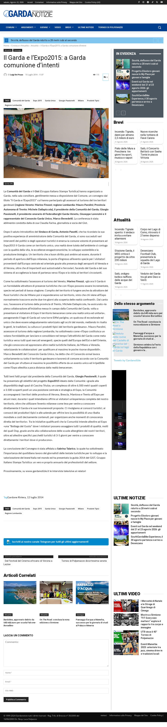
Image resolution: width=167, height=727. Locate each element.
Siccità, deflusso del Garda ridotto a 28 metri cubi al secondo (44, 40)
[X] (157, 2)
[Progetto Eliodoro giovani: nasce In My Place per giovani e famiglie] (123, 74)
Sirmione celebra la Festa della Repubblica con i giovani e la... (147, 347)
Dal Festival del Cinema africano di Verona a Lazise (28, 562)
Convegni (17, 50)
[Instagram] (143, 2)
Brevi (118, 122)
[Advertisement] (101, 13)
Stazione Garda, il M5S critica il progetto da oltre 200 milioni (125, 255)
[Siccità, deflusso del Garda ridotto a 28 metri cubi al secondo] (123, 63)
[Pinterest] (22, 90)
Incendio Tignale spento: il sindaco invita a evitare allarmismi (125, 234)
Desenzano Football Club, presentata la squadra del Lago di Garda (150, 257)
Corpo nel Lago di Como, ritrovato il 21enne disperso (150, 232)
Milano (81, 100)
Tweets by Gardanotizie (127, 360)
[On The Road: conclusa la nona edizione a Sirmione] (56, 592)
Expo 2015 (37, 100)
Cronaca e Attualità (20, 45)
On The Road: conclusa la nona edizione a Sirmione (147, 323)
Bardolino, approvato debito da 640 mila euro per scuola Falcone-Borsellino (20, 622)
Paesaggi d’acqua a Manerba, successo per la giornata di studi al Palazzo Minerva (92, 622)
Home (6, 45)
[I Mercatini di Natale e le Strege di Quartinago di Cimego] (126, 606)
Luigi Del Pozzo (16, 74)
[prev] (155, 40)
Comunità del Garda (21, 100)
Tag (5, 497)
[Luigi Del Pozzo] (6, 74)
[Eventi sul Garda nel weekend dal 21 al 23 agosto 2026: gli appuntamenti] (123, 85)
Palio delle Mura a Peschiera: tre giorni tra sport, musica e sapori (125, 153)
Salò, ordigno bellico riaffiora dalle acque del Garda (123, 278)
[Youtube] (161, 2)
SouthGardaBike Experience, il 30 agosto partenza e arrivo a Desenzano (147, 539)
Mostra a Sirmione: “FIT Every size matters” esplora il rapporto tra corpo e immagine (152, 621)
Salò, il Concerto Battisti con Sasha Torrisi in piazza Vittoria (150, 153)
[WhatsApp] (29, 90)
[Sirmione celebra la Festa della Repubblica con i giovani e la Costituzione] (121, 349)
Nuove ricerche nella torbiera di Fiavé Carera (149, 134)
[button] (159, 27)
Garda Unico (50, 100)
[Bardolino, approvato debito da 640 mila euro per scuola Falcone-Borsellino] (20, 592)
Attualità (34, 45)
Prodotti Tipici (93, 100)
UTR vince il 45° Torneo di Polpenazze (149, 634)
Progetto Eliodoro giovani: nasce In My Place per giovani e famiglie (146, 74)
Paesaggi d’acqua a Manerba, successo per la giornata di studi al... (147, 336)
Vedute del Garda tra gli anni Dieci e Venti (150, 276)
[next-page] (123, 113)
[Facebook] (139, 2)
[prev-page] (118, 113)
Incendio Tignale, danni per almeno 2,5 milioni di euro (124, 134)
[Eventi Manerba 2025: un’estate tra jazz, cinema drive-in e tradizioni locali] (126, 649)
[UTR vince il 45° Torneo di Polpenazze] (126, 636)
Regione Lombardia (13, 105)
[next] (160, 40)
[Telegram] (148, 2)
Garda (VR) (9, 183)
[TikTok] (152, 2)
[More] (37, 90)
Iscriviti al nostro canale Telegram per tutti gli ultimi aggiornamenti (50, 541)
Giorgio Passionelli (67, 100)
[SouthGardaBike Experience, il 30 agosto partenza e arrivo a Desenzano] (123, 98)
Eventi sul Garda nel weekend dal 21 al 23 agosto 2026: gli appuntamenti (146, 529)
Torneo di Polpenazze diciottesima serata (84, 560)
